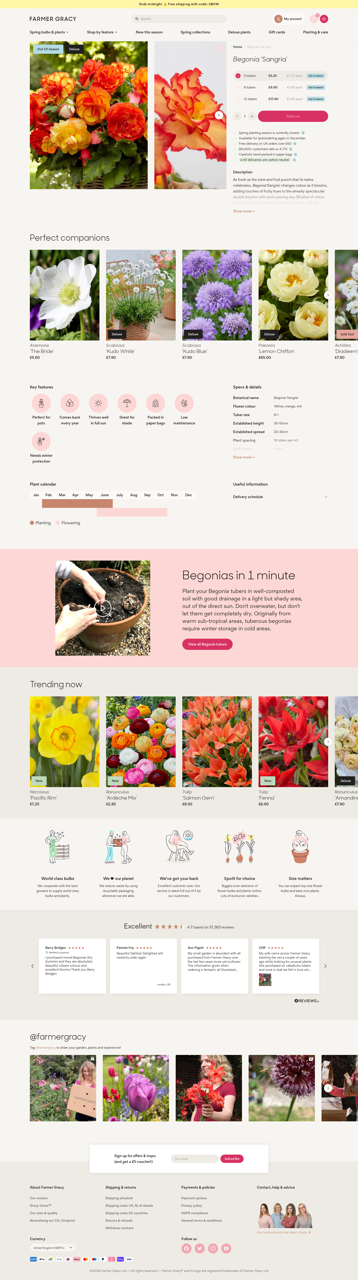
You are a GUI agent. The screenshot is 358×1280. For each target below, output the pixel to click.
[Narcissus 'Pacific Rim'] (64, 741)
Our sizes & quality (44, 1213)
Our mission (39, 1198)
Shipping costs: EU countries (126, 1213)
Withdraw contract (119, 1228)
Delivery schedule (248, 497)
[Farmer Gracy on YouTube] (226, 1248)
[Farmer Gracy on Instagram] (213, 1248)
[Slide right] (219, 115)
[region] (179, 966)
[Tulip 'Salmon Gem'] (217, 741)
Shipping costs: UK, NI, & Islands (129, 1206)
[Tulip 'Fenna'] (293, 741)
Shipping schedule (119, 1198)
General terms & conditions (201, 1220)
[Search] (137, 18)
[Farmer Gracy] (53, 19)
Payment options (194, 1198)
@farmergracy (46, 1048)
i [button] (303, 132)
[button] (33, 966)
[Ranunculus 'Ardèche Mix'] (141, 741)
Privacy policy (191, 1206)
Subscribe (232, 1159)
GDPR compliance (194, 1213)
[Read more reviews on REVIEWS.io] (306, 1001)
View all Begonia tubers (207, 644)
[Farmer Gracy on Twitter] (200, 1248)
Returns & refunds (118, 1220)
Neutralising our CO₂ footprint (52, 1220)
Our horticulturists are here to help (282, 1232)
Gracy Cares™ (40, 1206)
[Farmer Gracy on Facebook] (186, 1248)
